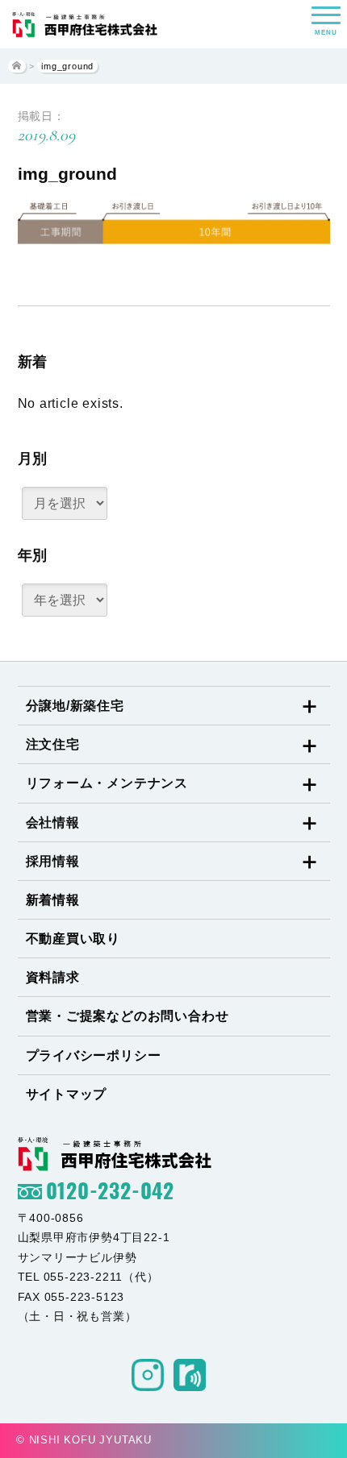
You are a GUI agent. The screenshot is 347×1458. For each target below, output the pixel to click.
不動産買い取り (73, 938)
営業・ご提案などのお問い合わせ (127, 1016)
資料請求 (53, 977)
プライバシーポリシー (93, 1055)
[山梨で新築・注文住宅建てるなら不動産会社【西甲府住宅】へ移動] (17, 66)
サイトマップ (66, 1094)
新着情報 (53, 900)
